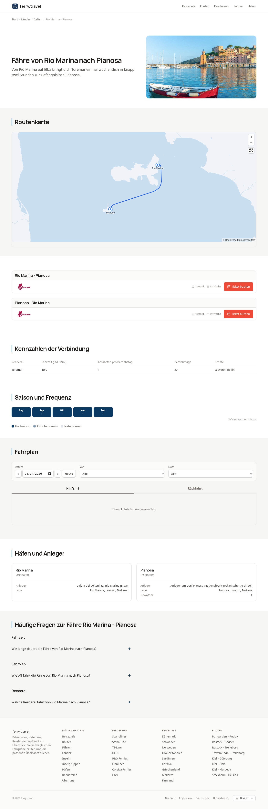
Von (82, 467)
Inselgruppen (71, 764)
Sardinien (168, 758)
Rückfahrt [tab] (195, 488)
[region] (134, 187)
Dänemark (169, 736)
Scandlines (119, 736)
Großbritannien (172, 753)
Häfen (252, 6)
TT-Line (117, 747)
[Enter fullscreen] (251, 150)
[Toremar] (24, 286)
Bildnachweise (221, 798)
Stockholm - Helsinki (225, 775)
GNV (115, 775)
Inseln (66, 758)
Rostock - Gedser (223, 742)
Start (15, 19)
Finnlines (118, 764)
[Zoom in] (251, 137)
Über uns (68, 780)
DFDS (115, 753)
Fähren (66, 747)
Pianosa (147, 570)
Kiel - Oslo (218, 764)
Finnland (168, 780)
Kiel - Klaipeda (221, 769)
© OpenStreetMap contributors (239, 239)
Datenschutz (202, 798)
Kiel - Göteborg (222, 758)
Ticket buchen (241, 286)
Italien (38, 19)
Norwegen (169, 747)
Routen (204, 6)
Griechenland (171, 769)
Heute (69, 473)
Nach (171, 467)
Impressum (185, 798)
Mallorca (167, 775)
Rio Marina (24, 570)
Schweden (169, 742)
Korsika (167, 764)
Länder (238, 6)
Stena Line (119, 742)
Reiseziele (188, 6)
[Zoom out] (251, 143)
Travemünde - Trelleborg (228, 753)
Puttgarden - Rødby (225, 736)
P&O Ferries (120, 758)
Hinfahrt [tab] (72, 488)
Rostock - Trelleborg (225, 747)
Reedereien (221, 6)
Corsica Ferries (122, 769)
